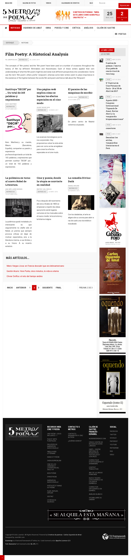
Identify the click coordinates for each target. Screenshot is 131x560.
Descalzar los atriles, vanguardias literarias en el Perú (112, 142)
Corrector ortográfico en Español (95, 488)
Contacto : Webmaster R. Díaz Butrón (75, 435)
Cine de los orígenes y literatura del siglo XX (53, 466)
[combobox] (105, 3)
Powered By (114, 536)
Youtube (113, 445)
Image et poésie (53, 457)
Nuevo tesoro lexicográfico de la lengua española (96, 480)
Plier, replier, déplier (52, 492)
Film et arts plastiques (52, 440)
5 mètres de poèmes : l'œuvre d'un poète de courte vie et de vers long (113, 68)
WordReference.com (97, 438)
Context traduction (93, 468)
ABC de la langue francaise (96, 473)
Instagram (114, 448)
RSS (111, 451)
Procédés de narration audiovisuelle (52, 446)
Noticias (15, 28)
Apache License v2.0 (63, 541)
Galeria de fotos (29, 3)
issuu (112, 455)
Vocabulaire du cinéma (95, 498)
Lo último (105, 54)
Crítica (76, 28)
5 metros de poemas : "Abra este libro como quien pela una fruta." (86, 15)
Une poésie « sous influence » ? (54, 434)
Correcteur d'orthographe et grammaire (96, 462)
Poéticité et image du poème (54, 486)
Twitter (113, 435)
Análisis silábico (95, 494)
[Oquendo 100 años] (112, 271)
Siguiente (47, 287)
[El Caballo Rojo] (112, 227)
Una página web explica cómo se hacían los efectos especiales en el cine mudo (49, 96)
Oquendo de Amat (32, 28)
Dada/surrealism (54, 461)
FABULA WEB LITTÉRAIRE (51, 452)
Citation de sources (51, 501)
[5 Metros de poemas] (112, 181)
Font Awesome (10, 544)
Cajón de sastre (106, 28)
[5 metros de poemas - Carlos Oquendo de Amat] (21, 15)
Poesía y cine (62, 28)
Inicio (10, 287)
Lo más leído (107, 50)
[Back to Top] (2, 557)
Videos (48, 3)
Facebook (114, 431)
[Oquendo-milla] (112, 325)
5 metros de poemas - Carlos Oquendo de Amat (64, 535)
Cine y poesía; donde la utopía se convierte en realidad (49, 181)
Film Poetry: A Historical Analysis (36, 54)
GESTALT (50, 496)
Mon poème (51, 473)
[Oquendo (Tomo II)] (112, 384)
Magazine (8, 3)
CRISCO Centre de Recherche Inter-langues (96, 444)
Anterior (21, 287)
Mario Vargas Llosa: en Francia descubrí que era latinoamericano (35, 266)
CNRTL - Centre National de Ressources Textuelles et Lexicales (95, 452)
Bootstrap (8, 541)
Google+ (113, 438)
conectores (111, 128)
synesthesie (52, 477)
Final (58, 287)
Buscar (125, 5)
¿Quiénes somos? (74, 441)
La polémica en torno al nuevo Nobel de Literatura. (17, 181)
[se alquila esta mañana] (86, 515)
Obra (48, 28)
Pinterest (114, 441)
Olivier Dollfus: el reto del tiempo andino (25, 276)
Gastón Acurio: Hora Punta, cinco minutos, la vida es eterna (33, 271)
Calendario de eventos (70, 3)
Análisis (88, 28)
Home (6, 28)
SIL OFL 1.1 (34, 544)
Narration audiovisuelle (52, 481)
